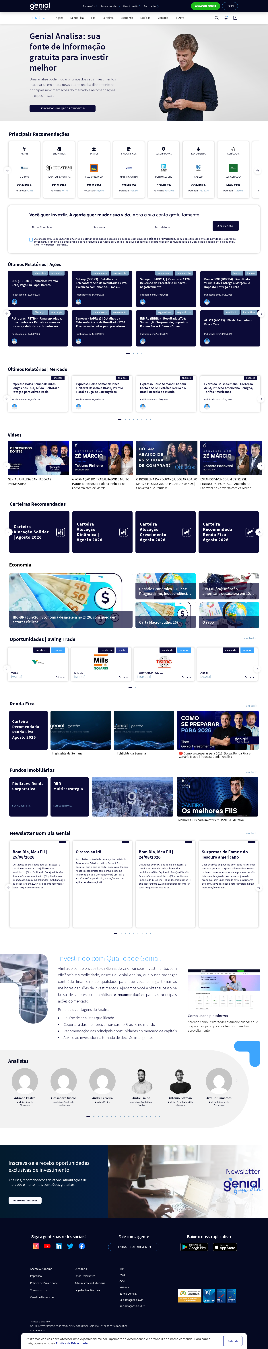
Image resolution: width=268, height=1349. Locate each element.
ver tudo (250, 638)
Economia (127, 17)
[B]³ (121, 1269)
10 (128, 1116)
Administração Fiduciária (90, 1283)
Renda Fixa (77, 17)
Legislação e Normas (87, 1290)
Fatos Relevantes (85, 1276)
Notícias (145, 17)
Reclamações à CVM (131, 1300)
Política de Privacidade (161, 238)
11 (133, 1116)
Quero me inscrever (25, 1200)
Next (257, 170)
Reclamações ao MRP (132, 1306)
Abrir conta (225, 226)
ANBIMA (124, 1287)
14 (146, 1116)
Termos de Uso (39, 1290)
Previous (7, 170)
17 (159, 1116)
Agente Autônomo (41, 1269)
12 (137, 1116)
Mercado (163, 17)
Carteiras (108, 17)
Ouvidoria (81, 1269)
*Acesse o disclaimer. (41, 1321)
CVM (122, 1281)
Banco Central (128, 1293)
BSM (122, 1275)
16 (155, 1116)
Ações (59, 17)
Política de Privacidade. (72, 1343)
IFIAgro (180, 17)
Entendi (233, 1341)
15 (150, 1116)
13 (142, 1116)
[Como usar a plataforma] (235, 17)
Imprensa (36, 1276)
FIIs (93, 17)
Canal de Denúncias (42, 1297)
